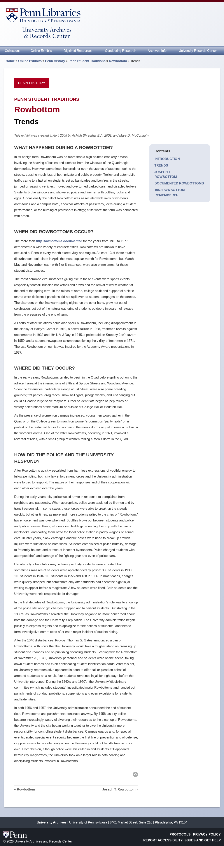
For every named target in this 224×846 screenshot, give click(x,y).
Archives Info (157, 50)
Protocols (180, 834)
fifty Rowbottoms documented (59, 241)
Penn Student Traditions (86, 61)
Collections (13, 50)
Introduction (167, 159)
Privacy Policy (207, 834)
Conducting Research (120, 50)
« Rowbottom (24, 789)
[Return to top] (135, 775)
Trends (161, 165)
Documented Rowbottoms (179, 183)
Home (10, 61)
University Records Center (198, 50)
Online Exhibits (41, 50)
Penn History (55, 61)
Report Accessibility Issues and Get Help (182, 840)
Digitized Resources (78, 50)
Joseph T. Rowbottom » (120, 789)
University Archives (51, 822)
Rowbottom (118, 61)
